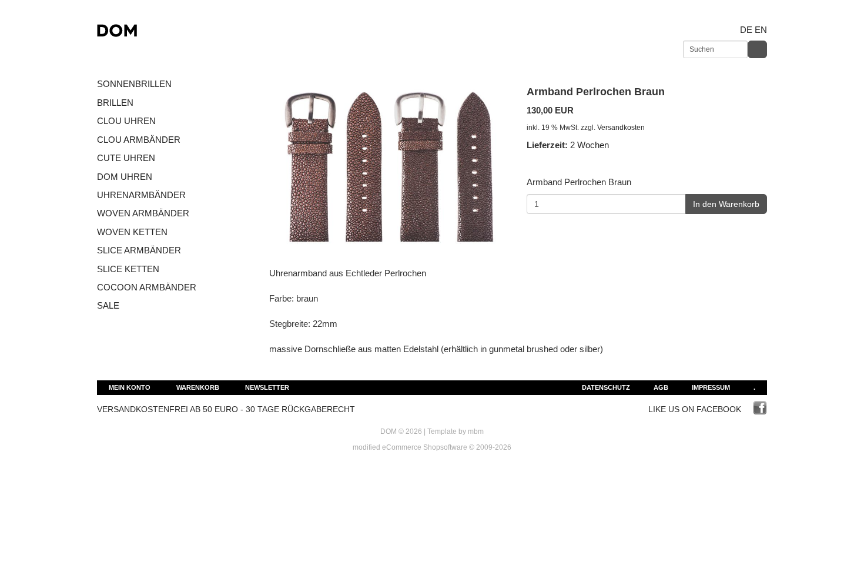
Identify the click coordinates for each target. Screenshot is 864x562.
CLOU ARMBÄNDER (138, 140)
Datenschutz (606, 387)
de (746, 30)
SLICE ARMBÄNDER (139, 250)
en (761, 30)
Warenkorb (197, 387)
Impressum (711, 387)
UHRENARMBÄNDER (141, 195)
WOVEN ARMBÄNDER (143, 213)
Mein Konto (129, 387)
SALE (108, 305)
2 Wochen (589, 145)
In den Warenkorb (726, 204)
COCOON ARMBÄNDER (146, 287)
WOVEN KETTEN (132, 232)
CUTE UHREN (126, 158)
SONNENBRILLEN (134, 84)
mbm (476, 431)
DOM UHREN (124, 177)
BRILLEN (115, 103)
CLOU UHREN (126, 121)
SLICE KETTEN (128, 269)
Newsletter (267, 387)
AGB (661, 387)
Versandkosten (621, 127)
